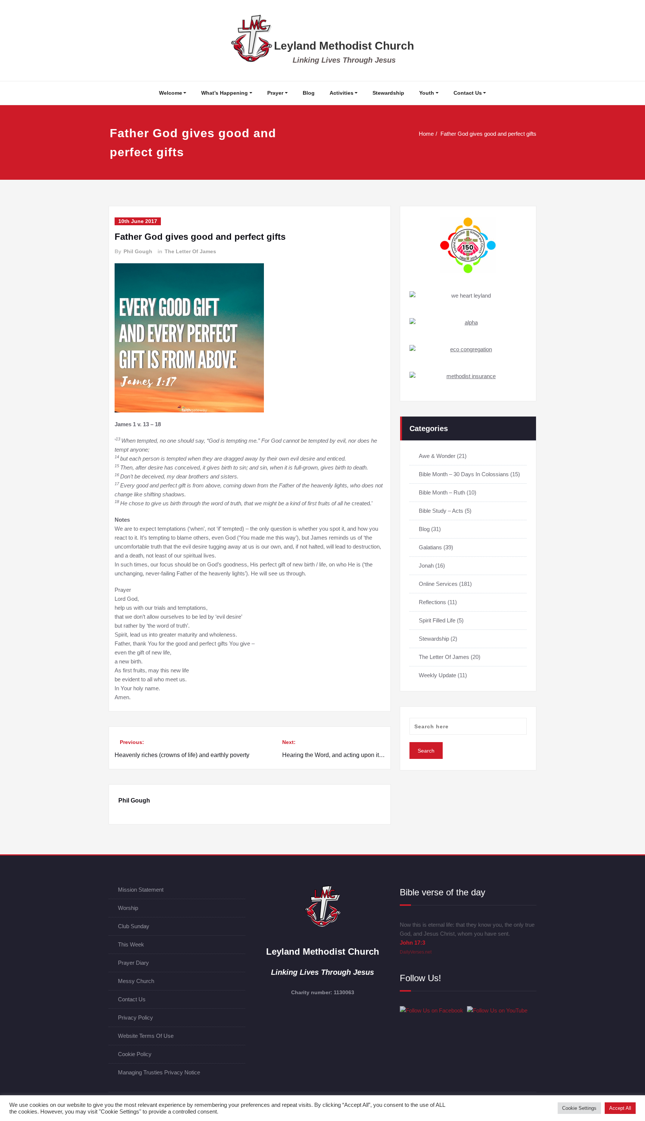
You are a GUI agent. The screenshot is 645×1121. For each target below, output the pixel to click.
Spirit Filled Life (437, 620)
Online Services (438, 584)
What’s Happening (224, 93)
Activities (341, 93)
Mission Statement (140, 889)
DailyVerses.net (415, 952)
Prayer (275, 93)
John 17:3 (412, 942)
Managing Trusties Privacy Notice (159, 1072)
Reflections (432, 602)
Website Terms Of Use (146, 1036)
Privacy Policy (135, 1017)
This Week (131, 944)
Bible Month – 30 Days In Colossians (464, 474)
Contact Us (468, 93)
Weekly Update (437, 675)
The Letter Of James (190, 251)
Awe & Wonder (437, 456)
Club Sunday (133, 926)
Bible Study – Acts (441, 511)
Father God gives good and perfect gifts (488, 134)
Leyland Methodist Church (344, 46)
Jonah (426, 565)
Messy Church (136, 981)
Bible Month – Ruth (442, 492)
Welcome (170, 93)
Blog (309, 93)
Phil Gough (138, 251)
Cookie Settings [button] (579, 1108)
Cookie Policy (135, 1054)
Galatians (430, 547)
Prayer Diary (133, 963)
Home (426, 134)
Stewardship (388, 93)
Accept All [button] (620, 1108)
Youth (426, 93)
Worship (128, 908)
